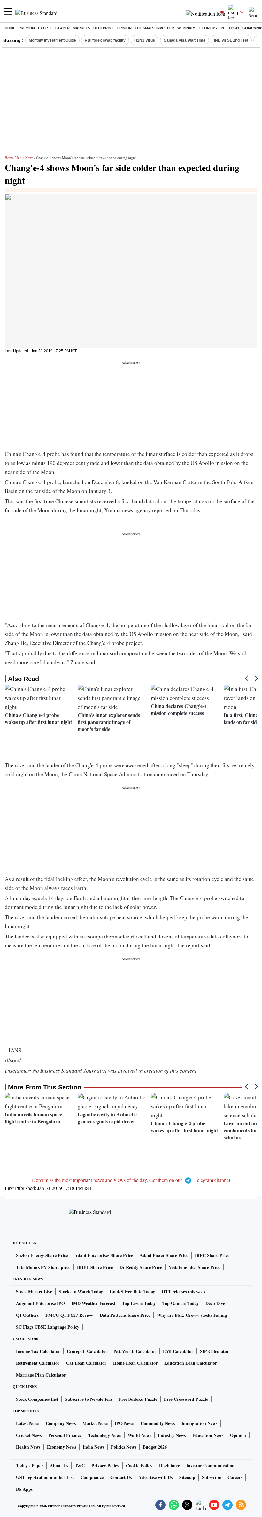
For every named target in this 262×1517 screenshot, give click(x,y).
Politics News (123, 1447)
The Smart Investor (154, 28)
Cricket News (29, 1435)
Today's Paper (29, 1465)
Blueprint (103, 28)
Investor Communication (210, 1465)
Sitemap (187, 1477)
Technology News (104, 1435)
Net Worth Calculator (135, 1351)
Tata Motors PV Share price (43, 1267)
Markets (81, 28)
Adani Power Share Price (164, 1255)
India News (25, 157)
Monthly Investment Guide (52, 40)
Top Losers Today (139, 1303)
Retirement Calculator (37, 1363)
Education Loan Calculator (190, 1363)
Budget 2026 (155, 1447)
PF (223, 28)
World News (139, 1435)
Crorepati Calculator (87, 1351)
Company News (61, 1423)
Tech (233, 28)
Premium (27, 28)
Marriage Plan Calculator (41, 1374)
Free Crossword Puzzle (186, 1399)
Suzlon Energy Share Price (42, 1255)
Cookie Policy (139, 1465)
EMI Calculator (178, 1351)
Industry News (172, 1435)
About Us (59, 1465)
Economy (208, 28)
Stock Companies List (37, 1399)
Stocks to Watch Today (81, 1291)
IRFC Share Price (212, 1255)
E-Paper (62, 28)
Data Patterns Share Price (125, 1315)
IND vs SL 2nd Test (231, 40)
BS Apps (24, 1489)
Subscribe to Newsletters (88, 1399)
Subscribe (211, 1477)
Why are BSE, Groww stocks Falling (192, 1315)
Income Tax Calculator (38, 1351)
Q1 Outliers (27, 1315)
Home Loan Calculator (135, 1363)
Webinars (186, 28)
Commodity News (158, 1423)
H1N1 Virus (144, 40)
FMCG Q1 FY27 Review (69, 1315)
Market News (95, 1423)
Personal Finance (64, 1435)
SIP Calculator (214, 1351)
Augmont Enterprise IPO (40, 1303)
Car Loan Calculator (86, 1363)
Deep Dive (215, 1303)
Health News (28, 1447)
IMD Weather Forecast (93, 1303)
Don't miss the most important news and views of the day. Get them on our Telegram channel (131, 1180)
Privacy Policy (105, 1465)
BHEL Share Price (95, 1267)
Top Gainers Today (180, 1303)
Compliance (92, 1477)
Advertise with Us (155, 1477)
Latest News (27, 1423)
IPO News (124, 1423)
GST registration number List (45, 1477)
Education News (207, 1435)
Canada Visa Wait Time (184, 40)
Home (10, 28)
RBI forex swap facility (105, 40)
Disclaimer (169, 1465)
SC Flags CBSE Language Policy (47, 1327)
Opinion (124, 28)
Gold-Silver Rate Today (132, 1291)
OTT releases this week (184, 1291)
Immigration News (199, 1423)
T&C (80, 1465)
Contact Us (121, 1477)
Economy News (61, 1447)
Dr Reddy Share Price (140, 1267)
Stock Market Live (34, 1291)
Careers (234, 1477)
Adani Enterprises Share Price (103, 1255)
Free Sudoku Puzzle (138, 1399)
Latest (44, 28)
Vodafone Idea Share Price (194, 1267)
